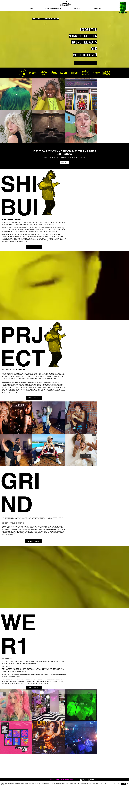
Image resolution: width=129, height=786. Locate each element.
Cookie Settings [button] (108, 783)
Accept (123, 783)
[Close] (127, 784)
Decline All (116, 783)
